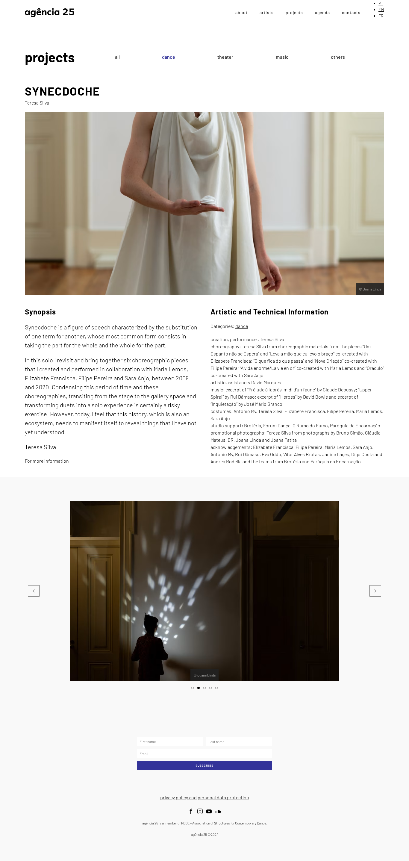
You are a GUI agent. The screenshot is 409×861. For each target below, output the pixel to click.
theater (225, 57)
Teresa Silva (37, 102)
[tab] (192, 688)
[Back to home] (49, 12)
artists (267, 12)
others (338, 57)
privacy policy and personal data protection (204, 797)
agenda (322, 12)
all (117, 57)
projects (294, 12)
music (282, 57)
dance (168, 57)
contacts (351, 12)
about (241, 12)
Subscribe (204, 765)
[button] (34, 591)
